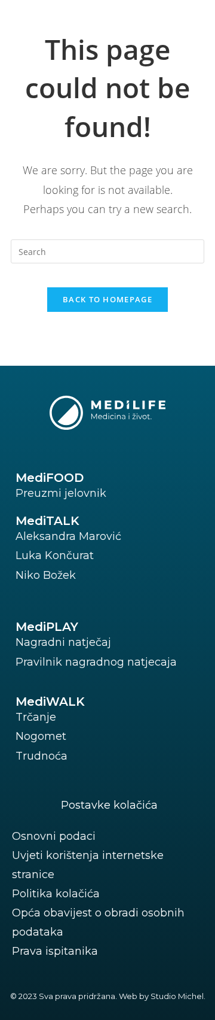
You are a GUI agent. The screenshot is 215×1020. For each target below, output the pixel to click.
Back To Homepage (107, 299)
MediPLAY (47, 627)
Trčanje (36, 717)
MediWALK (50, 701)
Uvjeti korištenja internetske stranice (88, 865)
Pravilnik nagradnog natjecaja (96, 662)
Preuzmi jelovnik (61, 493)
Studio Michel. (177, 996)
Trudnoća (41, 756)
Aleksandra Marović (68, 536)
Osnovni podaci (54, 836)
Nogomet (41, 736)
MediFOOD (50, 477)
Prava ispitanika (55, 951)
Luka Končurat (55, 555)
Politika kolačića (56, 893)
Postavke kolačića (109, 805)
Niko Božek (46, 575)
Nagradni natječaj (63, 642)
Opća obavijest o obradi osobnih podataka (98, 922)
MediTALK (47, 521)
